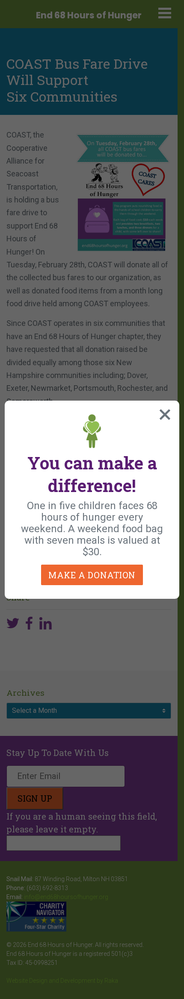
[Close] (163, 412)
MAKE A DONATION (92, 574)
